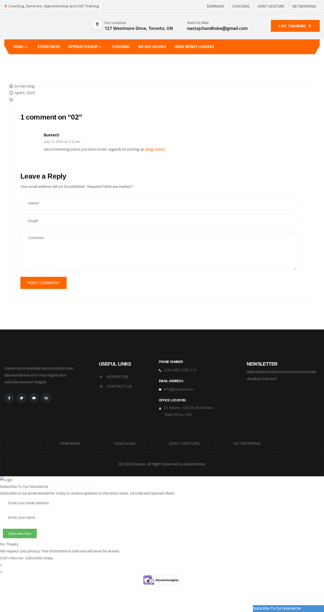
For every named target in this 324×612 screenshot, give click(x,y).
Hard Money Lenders (194, 46)
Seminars (215, 6)
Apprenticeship (83, 46)
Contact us (119, 386)
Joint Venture (271, 6)
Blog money (155, 149)
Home (18, 46)
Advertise (118, 377)
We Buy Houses (152, 46)
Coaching (241, 6)
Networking (304, 6)
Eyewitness (49, 46)
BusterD (51, 135)
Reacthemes (194, 464)
